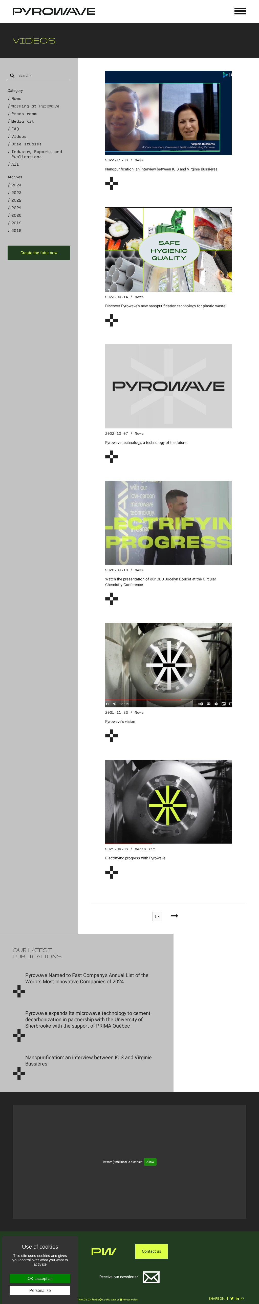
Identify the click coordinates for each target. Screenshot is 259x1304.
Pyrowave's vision (120, 721)
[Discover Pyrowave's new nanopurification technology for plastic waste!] (168, 249)
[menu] (240, 11)
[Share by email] (242, 1298)
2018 (16, 230)
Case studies (26, 144)
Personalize (40, 1290)
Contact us (151, 1251)
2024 (16, 185)
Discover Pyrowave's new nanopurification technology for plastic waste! (165, 306)
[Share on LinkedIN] (237, 1298)
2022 (16, 200)
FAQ (15, 129)
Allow (150, 1162)
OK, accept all (40, 1278)
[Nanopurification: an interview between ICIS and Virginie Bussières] (168, 113)
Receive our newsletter (118, 1277)
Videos (19, 136)
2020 (16, 215)
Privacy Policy (130, 1299)
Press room (24, 114)
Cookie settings (110, 1299)
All (15, 164)
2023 (16, 192)
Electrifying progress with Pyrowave (135, 858)
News (16, 98)
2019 (16, 223)
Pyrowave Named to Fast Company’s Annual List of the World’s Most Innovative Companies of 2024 (86, 978)
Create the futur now (38, 253)
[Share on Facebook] (227, 1298)
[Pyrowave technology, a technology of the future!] (168, 386)
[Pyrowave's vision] (168, 665)
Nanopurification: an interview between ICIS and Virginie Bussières (161, 169)
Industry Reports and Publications (36, 154)
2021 (16, 208)
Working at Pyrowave (35, 106)
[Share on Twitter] (232, 1298)
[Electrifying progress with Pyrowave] (168, 802)
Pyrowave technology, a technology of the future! (146, 442)
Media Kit (22, 121)
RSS (96, 1299)
